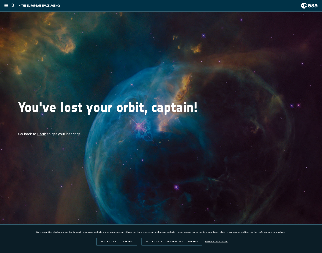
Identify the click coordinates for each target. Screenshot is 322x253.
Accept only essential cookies (172, 241)
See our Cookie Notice (216, 241)
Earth (41, 134)
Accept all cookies (116, 241)
